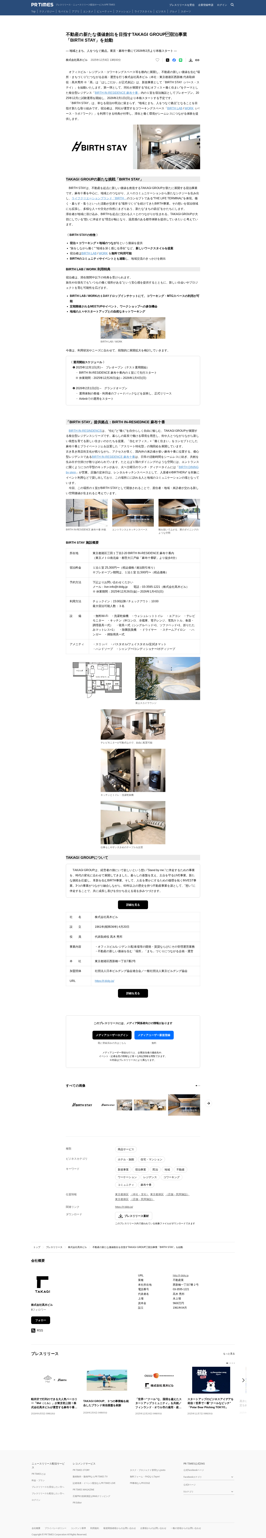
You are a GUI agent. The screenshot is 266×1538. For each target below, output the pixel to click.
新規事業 (123, 1169)
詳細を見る (133, 904)
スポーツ (186, 11)
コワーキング (171, 1177)
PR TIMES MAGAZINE (83, 1489)
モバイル (63, 11)
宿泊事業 (140, 1169)
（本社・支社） (139, 1194)
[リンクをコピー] (197, 60)
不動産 (180, 1169)
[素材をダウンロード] (191, 60)
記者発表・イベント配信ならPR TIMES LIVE (94, 1483)
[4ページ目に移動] (232, 1363)
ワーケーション (127, 1177)
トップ (36, 1247)
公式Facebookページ (193, 1470)
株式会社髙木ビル (77, 1247)
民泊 (155, 1169)
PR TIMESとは (39, 1473)
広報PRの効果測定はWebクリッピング (91, 1496)
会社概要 (36, 1528)
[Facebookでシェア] (174, 60)
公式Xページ (189, 1484)
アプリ (75, 11)
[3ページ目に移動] (199, 1085)
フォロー (40, 1320)
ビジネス (161, 11)
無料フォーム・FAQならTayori (145, 1476)
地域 (167, 1169)
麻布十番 (146, 1184)
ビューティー (104, 11)
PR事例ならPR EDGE (140, 1483)
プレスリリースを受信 (182, 5)
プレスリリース (54, 1247)
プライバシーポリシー (55, 1528)
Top (33, 11)
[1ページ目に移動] (196, 1085)
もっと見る (229, 1353)
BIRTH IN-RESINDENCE (85, 430)
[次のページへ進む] (208, 1103)
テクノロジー (46, 11)
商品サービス (126, 1149)
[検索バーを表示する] (232, 4)
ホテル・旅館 (126, 1159)
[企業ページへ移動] (42, 1285)
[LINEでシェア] (180, 60)
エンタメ (88, 11)
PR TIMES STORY (81, 1470)
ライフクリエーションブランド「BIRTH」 (99, 198)
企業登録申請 (205, 5)
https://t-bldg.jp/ (104, 980)
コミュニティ (126, 1184)
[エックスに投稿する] (167, 60)
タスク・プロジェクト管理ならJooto (147, 1470)
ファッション (123, 11)
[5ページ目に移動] (234, 1363)
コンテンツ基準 (78, 1528)
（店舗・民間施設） (177, 1194)
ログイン (222, 5)
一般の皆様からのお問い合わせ (186, 1528)
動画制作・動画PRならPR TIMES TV (90, 1476)
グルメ (173, 11)
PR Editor (77, 1502)
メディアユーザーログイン (112, 1035)
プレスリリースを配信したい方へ (48, 1493)
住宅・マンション (151, 1159)
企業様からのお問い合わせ (153, 1528)
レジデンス (150, 1177)
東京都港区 (122, 1194)
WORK (189, 108)
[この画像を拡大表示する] (82, 1105)
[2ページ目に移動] (198, 1085)
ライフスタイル (143, 11)
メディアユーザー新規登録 (154, 1035)
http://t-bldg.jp (181, 1275)
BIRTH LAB (174, 108)
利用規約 (94, 1528)
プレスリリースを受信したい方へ (48, 1486)
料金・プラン (38, 1480)
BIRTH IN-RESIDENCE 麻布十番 (116, 92)
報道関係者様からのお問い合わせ (119, 1528)
